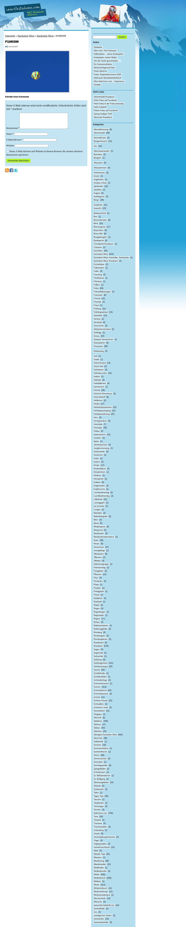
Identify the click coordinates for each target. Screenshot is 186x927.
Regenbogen (99, 612)
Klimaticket (99, 479)
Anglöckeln (99, 179)
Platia (96, 585)
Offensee (98, 557)
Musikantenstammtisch (104, 537)
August (97, 193)
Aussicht (97, 208)
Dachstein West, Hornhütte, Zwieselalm (111, 257)
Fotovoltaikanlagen (102, 292)
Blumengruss (100, 227)
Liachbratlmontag (101, 492)
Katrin (96, 458)
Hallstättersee (100, 383)
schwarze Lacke (101, 707)
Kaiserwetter (99, 451)
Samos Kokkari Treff (103, 114)
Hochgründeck (100, 421)
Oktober (97, 561)
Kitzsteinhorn (99, 472)
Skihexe (97, 724)
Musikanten (99, 533)
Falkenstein (99, 268)
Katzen (97, 462)
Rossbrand (99, 642)
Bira (95, 217)
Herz (96, 417)
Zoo (95, 912)
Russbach (98, 646)
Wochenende (100, 898)
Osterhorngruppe (101, 564)
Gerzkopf (98, 322)
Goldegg (97, 332)
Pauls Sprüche (100, 71)
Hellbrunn (98, 400)
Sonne (97, 755)
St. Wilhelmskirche (102, 776)
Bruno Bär (98, 234)
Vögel (96, 840)
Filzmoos (98, 281)
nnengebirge (99, 550)
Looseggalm (99, 503)
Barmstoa (98, 154)
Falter (96, 271)
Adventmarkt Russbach (104, 97)
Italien (96, 441)
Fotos (96, 288)
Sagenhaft (98, 653)
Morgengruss (99, 527)
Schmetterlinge (100, 680)
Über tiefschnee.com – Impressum (109, 81)
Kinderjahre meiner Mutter (105, 57)
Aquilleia (98, 190)
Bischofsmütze (100, 220)
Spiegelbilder (100, 769)
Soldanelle (98, 741)
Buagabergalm (100, 237)
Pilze (96, 578)
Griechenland (100, 363)
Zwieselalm (99, 919)
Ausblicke (98, 205)
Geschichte (99, 326)
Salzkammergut (101, 666)
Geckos (97, 319)
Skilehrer (98, 731)
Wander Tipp (99, 854)
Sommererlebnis (101, 748)
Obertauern (99, 554)
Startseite (10, 35)
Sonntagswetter (101, 765)
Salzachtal (98, 656)
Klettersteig (99, 351)
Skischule (98, 738)
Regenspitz (99, 615)
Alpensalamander (102, 151)
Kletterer (97, 475)
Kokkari (97, 482)
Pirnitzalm (98, 581)
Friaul (96, 305)
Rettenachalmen (101, 625)
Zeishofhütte (99, 909)
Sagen (97, 649)
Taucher (97, 799)
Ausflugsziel (99, 196)
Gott (95, 356)
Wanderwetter (100, 864)
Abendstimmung (101, 129)
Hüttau (97, 431)
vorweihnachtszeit (102, 847)
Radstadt (98, 602)
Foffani (97, 285)
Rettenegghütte (100, 629)
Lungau (97, 509)
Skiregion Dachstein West (105, 735)
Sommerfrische (100, 752)
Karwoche (98, 455)
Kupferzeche (99, 489)
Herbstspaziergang (102, 411)
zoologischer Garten (103, 915)
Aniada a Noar (100, 183)
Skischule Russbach (103, 117)
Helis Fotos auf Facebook (105, 100)
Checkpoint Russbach (103, 244)
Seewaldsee (99, 711)
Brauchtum (98, 230)
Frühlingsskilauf (101, 312)
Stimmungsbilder (101, 782)
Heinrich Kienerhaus (103, 394)
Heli (6, 46)
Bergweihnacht (100, 141)
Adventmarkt (99, 133)
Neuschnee (99, 547)
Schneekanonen (101, 694)
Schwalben (99, 704)
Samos (97, 670)
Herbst (97, 404)
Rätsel (96, 605)
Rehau (97, 622)
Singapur (98, 714)
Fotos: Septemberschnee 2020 (107, 74)
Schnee (97, 687)
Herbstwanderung (102, 414)
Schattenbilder (100, 677)
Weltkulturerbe (100, 871)
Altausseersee (100, 168)
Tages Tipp (99, 796)
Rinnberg (98, 632)
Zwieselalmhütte (101, 922)
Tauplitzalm (99, 803)
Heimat (97, 390)
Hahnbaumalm (100, 373)
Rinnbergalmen (101, 639)
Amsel (96, 176)
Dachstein (98, 251)
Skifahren (98, 721)
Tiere (96, 816)
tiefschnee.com (100, 813)
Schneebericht (100, 690)
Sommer (97, 745)
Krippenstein (99, 486)
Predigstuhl (99, 591)
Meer (96, 520)
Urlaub (97, 834)
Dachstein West (26, 35)
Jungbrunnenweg (101, 448)
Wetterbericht (100, 878)
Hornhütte (98, 424)
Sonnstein (98, 762)
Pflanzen (98, 574)
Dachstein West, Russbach (106, 261)
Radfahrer (98, 598)
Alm (95, 146)
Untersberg (99, 830)
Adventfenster (100, 138)
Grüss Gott (98, 366)
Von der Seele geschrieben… (107, 61)
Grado (96, 359)
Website (10, 145)
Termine (97, 810)
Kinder (97, 465)
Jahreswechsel (100, 445)
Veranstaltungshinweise (104, 837)
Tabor (96, 793)
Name (10, 134)
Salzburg (98, 660)
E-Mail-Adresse (14, 139)
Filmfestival (99, 278)
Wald (96, 851)
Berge (96, 200)
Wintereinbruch (100, 888)
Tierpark (97, 820)
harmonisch (99, 387)
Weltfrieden (99, 868)
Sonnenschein (100, 758)
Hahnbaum (99, 370)
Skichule (97, 718)
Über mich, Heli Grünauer (105, 51)
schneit (97, 697)
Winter (96, 885)
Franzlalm (98, 295)
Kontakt (97, 85)
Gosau (97, 336)
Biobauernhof (100, 213)
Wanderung (99, 861)
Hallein (97, 376)
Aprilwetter (98, 186)
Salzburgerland (100, 663)
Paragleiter (99, 571)
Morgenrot (98, 530)
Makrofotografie (101, 516)
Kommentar (12, 128)
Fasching (98, 275)
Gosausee (98, 346)
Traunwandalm (100, 827)
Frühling (97, 309)
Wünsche (98, 902)
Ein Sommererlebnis (103, 64)
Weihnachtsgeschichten (104, 68)
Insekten (97, 438)
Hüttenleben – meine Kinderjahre (108, 54)
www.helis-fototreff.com (104, 905)
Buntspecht (99, 240)
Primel (96, 595)
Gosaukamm (99, 343)
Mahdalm (98, 513)
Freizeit (97, 298)
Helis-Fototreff (100, 107)
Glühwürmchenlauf (102, 329)
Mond (96, 523)
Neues (97, 544)
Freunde (97, 302)
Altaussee (98, 163)
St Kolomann (99, 772)
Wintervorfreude (101, 891)
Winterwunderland (102, 895)
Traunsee (98, 823)
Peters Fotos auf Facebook (106, 110)
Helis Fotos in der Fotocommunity (109, 104)
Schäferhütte (99, 673)
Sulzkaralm (99, 789)
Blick (96, 223)
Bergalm (97, 158)
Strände (97, 786)
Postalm (97, 588)
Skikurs (97, 728)
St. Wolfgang (99, 779)
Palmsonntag (100, 567)
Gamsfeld (98, 315)
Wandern (98, 857)
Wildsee (97, 881)
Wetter (96, 874)
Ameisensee (99, 173)
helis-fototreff (99, 397)
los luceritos (99, 506)
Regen (97, 608)
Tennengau (99, 806)
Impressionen (100, 434)
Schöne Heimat (101, 700)
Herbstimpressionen (103, 407)
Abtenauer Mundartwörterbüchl (107, 78)
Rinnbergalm (99, 636)
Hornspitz (98, 428)
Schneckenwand (101, 683)
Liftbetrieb (98, 499)
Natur (96, 540)
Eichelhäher (99, 264)
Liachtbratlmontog (102, 496)
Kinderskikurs (100, 469)
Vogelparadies (100, 844)
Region (97, 619)
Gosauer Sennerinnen (103, 339)
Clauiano (98, 247)
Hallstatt (97, 380)
